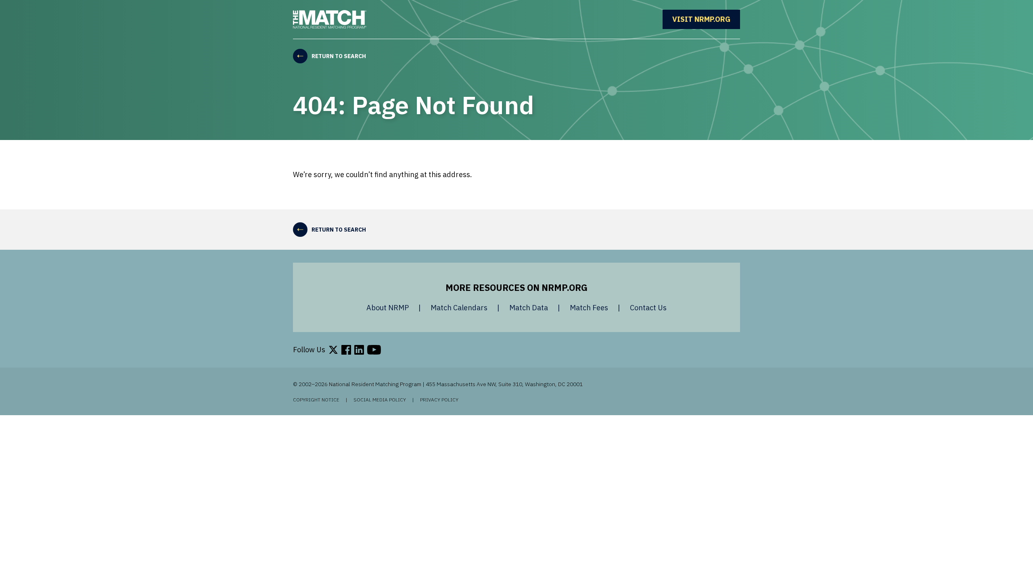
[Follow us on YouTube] (374, 350)
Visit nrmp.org (706, 19)
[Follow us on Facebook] (346, 350)
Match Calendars (459, 307)
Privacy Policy (439, 399)
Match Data (528, 307)
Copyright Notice (316, 399)
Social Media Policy (379, 399)
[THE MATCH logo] (329, 19)
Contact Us (648, 307)
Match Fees (589, 307)
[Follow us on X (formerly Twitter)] (333, 350)
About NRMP (387, 307)
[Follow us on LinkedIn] (359, 350)
